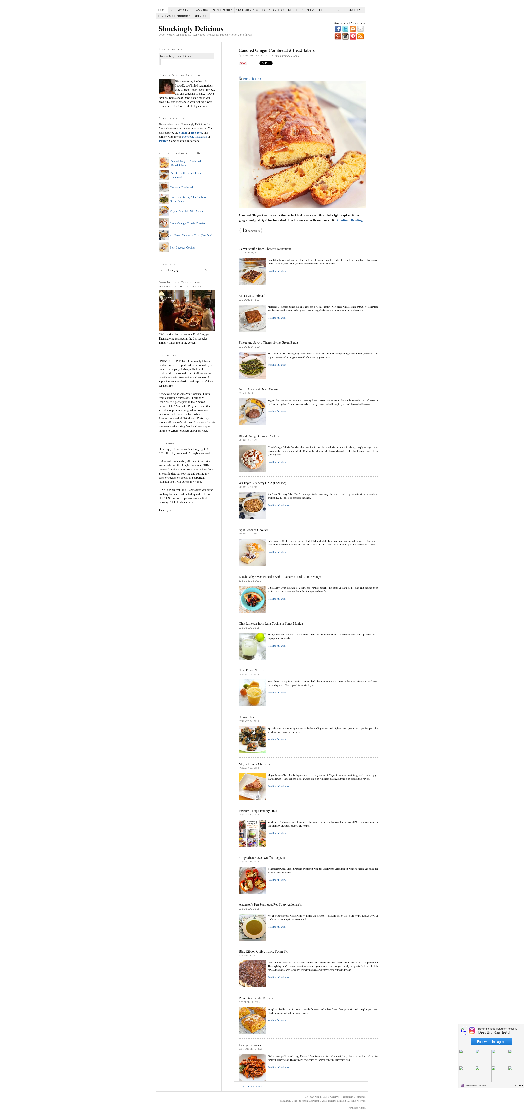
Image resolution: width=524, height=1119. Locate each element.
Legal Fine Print (301, 9)
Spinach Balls (248, 717)
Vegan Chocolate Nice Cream (258, 389)
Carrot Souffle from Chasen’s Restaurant (265, 248)
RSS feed (196, 132)
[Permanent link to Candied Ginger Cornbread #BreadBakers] (302, 144)
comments (251, 231)
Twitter (163, 140)
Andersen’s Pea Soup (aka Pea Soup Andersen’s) (270, 904)
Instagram (201, 136)
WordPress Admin (357, 1107)
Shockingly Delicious (191, 28)
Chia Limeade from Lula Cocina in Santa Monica (271, 623)
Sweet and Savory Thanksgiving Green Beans (268, 342)
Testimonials (247, 9)
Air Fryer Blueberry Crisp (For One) (262, 483)
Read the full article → (278, 270)
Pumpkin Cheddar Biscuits (256, 998)
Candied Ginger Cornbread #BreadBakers (277, 50)
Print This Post (252, 78)
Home (162, 9)
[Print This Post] (240, 78)
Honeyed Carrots (250, 1045)
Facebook (188, 136)
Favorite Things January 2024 (258, 811)
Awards (202, 9)
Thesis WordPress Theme (335, 1096)
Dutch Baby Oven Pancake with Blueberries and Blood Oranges (280, 576)
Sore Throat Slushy (251, 670)
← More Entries (250, 1086)
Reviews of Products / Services (183, 15)
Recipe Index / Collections (341, 9)
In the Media (222, 9)
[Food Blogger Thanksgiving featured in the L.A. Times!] (187, 330)
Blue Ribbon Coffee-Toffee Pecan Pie (263, 951)
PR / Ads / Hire (273, 9)
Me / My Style (181, 9)
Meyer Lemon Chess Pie (255, 764)
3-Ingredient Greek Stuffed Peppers (262, 857)
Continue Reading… (351, 220)
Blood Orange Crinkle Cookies (259, 436)
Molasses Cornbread (252, 295)
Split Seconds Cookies (253, 529)
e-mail (183, 132)
